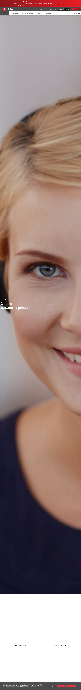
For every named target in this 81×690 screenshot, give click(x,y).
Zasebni (60, 9)
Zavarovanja (14, 13)
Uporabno (48, 13)
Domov (5, 591)
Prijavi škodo (61, 3)
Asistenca (10, 591)
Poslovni (67, 9)
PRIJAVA (77, 13)
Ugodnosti (39, 13)
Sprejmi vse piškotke (71, 686)
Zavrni (61, 686)
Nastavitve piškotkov (52, 686)
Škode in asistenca (27, 13)
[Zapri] (79, 686)
